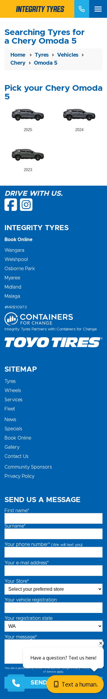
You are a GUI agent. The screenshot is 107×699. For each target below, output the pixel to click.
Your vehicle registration (30, 600)
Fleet (9, 409)
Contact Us (16, 456)
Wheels (12, 390)
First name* (16, 510)
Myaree (12, 278)
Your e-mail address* (26, 563)
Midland (12, 287)
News (10, 419)
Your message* (20, 637)
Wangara (14, 250)
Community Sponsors (28, 467)
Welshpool (16, 259)
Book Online (17, 438)
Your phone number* (43, 544)
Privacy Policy (19, 476)
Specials (13, 428)
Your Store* (16, 581)
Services (13, 399)
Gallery (12, 447)
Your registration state (28, 618)
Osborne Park (19, 268)
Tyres (10, 381)
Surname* (15, 526)
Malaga (12, 296)
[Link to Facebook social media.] (11, 204)
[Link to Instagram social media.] (26, 204)
